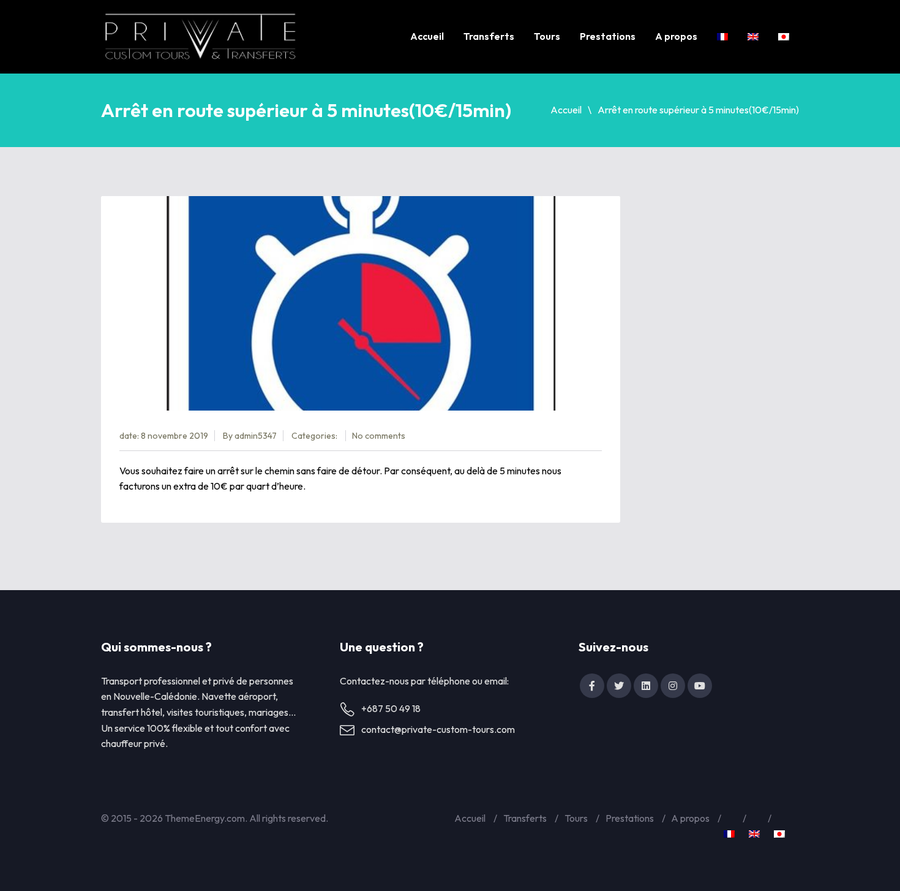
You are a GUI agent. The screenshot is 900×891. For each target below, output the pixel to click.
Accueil (427, 36)
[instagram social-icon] (673, 685)
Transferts (488, 36)
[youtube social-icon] (700, 685)
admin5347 (255, 435)
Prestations (608, 36)
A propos (676, 36)
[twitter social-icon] (619, 685)
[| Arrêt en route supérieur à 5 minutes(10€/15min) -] (200, 36)
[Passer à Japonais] (783, 37)
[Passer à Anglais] (753, 37)
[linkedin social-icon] (646, 685)
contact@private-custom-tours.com (438, 729)
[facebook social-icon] (592, 685)
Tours (547, 36)
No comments (378, 435)
